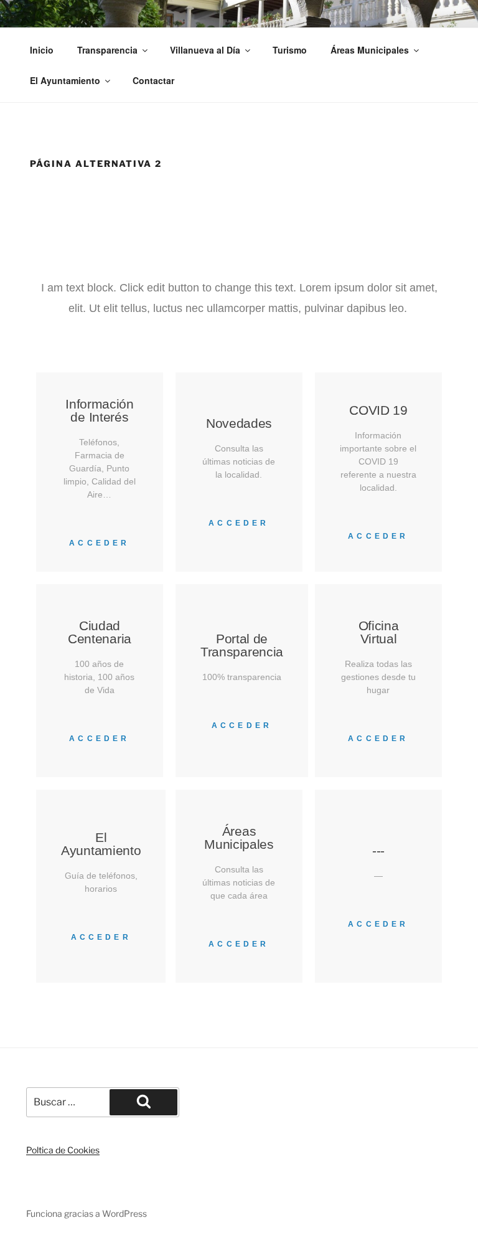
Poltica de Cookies (63, 1150)
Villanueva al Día (205, 50)
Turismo (290, 50)
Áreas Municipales (369, 50)
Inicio (42, 50)
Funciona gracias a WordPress (86, 1213)
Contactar (153, 80)
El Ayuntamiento (65, 80)
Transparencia (107, 50)
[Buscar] (143, 1102)
